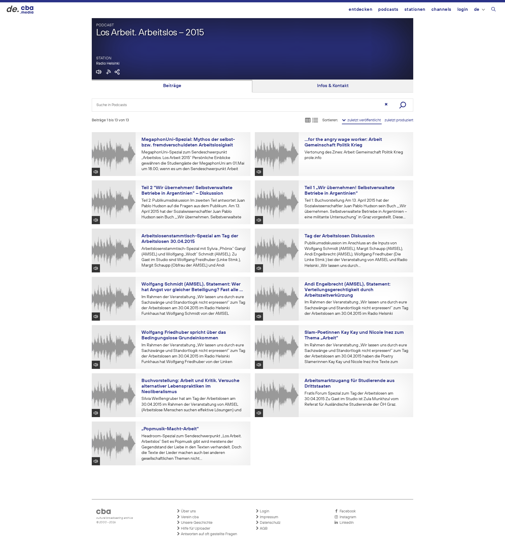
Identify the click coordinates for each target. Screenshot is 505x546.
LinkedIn (346, 523)
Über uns (188, 511)
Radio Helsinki (108, 63)
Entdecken (360, 9)
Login (462, 9)
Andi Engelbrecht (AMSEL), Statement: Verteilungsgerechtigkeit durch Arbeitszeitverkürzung (347, 290)
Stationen (415, 9)
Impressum (268, 517)
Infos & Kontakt (333, 86)
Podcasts (388, 9)
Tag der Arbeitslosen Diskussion (340, 236)
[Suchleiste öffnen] (493, 10)
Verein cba (189, 517)
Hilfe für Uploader (195, 529)
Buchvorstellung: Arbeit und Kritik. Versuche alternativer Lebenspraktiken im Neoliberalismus (190, 386)
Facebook (347, 511)
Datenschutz (270, 523)
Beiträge (172, 86)
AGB (263, 529)
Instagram (347, 517)
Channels (441, 9)
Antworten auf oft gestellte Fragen (208, 534)
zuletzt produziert (399, 120)
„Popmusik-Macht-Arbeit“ (170, 429)
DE (477, 9)
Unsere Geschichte (196, 523)
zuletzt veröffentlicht (364, 120)
